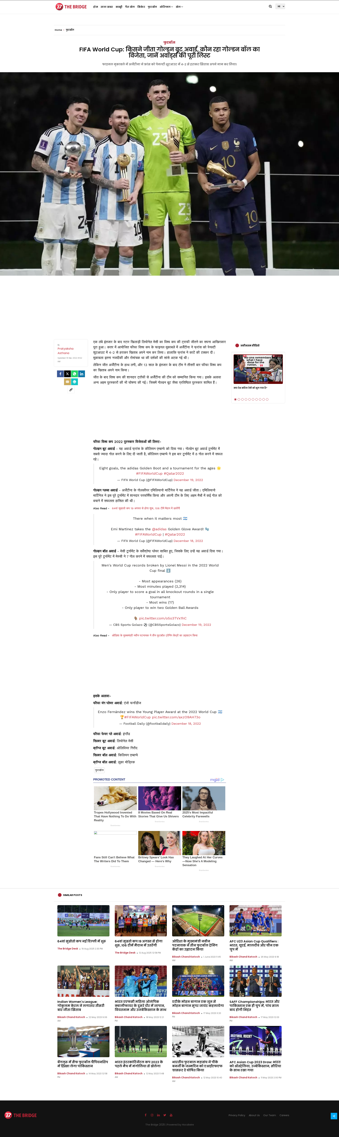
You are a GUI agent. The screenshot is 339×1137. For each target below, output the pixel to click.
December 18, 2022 (188, 541)
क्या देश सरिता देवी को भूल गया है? (250, 387)
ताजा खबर (107, 7)
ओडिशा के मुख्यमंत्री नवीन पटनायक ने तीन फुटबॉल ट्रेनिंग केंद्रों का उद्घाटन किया (155, 635)
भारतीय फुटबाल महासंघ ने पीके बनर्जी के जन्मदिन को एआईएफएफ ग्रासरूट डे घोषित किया (197, 1066)
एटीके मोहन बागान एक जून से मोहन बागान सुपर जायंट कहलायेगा (198, 1003)
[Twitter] (67, 373)
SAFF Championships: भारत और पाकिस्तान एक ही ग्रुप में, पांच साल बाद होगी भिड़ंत (254, 1005)
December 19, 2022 (188, 480)
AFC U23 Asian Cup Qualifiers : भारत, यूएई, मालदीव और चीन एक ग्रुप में (254, 945)
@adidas (159, 529)
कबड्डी (119, 7)
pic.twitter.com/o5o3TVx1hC (163, 618)
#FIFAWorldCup (149, 473)
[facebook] (60, 373)
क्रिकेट (141, 7)
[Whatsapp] (74, 373)
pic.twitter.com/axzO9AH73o (176, 717)
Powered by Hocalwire (180, 1124)
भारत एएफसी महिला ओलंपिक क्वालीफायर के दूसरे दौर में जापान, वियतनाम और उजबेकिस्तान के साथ (140, 1005)
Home (59, 30)
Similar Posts (72, 895)
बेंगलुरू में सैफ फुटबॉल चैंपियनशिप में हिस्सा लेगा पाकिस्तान (82, 1064)
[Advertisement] (169, 304)
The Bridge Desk (67, 948)
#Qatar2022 (174, 473)
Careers (284, 1115)
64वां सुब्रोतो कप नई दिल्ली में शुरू (81, 941)
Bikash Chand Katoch (186, 956)
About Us (254, 1115)
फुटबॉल (152, 7)
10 (267, 399)
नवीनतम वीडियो (250, 345)
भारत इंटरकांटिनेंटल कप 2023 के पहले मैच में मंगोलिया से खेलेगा (139, 1064)
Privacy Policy (237, 1115)
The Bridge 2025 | (156, 1124)
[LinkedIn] (81, 373)
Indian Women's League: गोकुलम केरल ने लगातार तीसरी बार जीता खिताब (80, 1005)
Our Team (269, 1115)
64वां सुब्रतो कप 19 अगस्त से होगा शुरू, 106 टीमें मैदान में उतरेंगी (146, 508)
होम (95, 7)
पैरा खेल (130, 7)
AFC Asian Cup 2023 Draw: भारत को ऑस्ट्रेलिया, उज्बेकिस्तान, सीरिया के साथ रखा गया (255, 1066)
